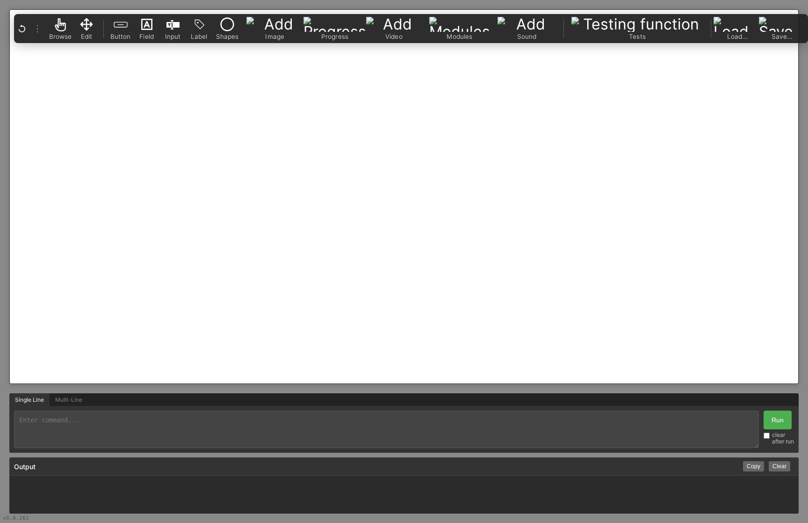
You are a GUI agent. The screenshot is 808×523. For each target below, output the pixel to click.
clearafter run (783, 438)
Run (778, 420)
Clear (779, 466)
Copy (753, 466)
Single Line (29, 399)
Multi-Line (68, 399)
